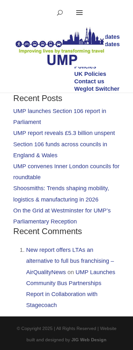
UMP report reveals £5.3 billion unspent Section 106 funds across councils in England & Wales (64, 144)
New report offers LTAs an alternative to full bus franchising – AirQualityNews (70, 261)
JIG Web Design (89, 339)
